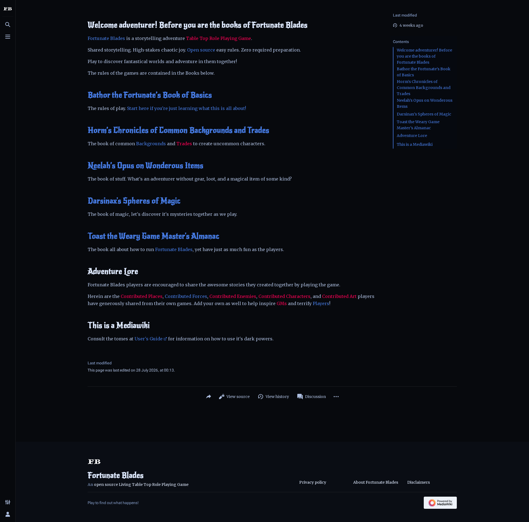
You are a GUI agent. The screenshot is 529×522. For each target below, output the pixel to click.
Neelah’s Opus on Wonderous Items (145, 165)
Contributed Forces (186, 296)
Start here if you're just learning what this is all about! (186, 108)
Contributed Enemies (232, 296)
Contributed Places (142, 296)
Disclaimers (418, 482)
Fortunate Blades (106, 38)
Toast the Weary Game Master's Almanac (153, 236)
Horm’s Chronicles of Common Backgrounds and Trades (178, 130)
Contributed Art (339, 296)
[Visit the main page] (7, 8)
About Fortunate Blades (375, 482)
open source (106, 484)
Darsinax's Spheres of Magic (134, 201)
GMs (282, 303)
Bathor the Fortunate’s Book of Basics (150, 95)
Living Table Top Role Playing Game (153, 484)
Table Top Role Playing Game (218, 38)
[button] (425, 56)
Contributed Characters (284, 296)
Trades (184, 143)
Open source (201, 50)
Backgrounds (151, 143)
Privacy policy (312, 482)
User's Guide (148, 338)
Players (321, 303)
